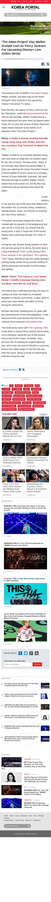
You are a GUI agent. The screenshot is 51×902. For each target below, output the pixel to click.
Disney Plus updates (34, 399)
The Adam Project (39, 93)
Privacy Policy (8, 820)
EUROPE (25, 1)
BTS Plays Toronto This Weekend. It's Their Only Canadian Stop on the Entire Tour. (21, 684)
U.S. (19, 1)
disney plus (6, 399)
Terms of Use (19, 820)
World (12, 816)
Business (24, 816)
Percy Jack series (24, 406)
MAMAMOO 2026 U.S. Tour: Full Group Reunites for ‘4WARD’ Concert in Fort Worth (23, 544)
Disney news (36, 389)
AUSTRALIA (38, 1)
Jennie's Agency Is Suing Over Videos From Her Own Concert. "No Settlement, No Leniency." (21, 716)
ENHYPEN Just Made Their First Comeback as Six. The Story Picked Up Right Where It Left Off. (21, 706)
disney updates (7, 392)
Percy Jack (26, 402)
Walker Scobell (38, 406)
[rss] (36, 653)
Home (6, 816)
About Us (28, 820)
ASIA (31, 1)
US (11, 385)
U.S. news (6, 389)
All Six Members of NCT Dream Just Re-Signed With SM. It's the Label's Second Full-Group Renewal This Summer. (21, 739)
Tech (30, 816)
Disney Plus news (18, 399)
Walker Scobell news (9, 409)
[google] (31, 653)
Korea (17, 816)
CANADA (46, 1)
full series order (34, 321)
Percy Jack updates (9, 406)
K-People (41, 816)
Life (35, 816)
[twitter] (25, 653)
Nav (3, 7)
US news (18, 385)
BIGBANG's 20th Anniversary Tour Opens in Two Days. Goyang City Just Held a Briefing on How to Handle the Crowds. (25, 508)
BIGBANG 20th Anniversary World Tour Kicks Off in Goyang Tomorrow (36, 805)
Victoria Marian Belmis (13, 59)
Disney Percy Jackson (23, 392)
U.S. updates (17, 389)
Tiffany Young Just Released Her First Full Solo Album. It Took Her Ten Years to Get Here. (21, 695)
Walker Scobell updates (26, 409)
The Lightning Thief (38, 328)
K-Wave (6, 818)
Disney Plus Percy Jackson (11, 402)
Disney (26, 389)
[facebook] (20, 653)
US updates (28, 385)
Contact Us (36, 820)
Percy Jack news (39, 402)
